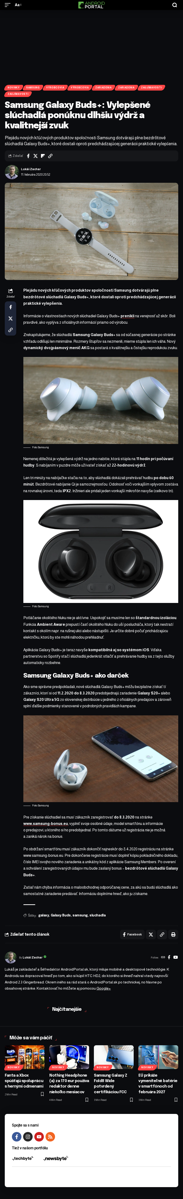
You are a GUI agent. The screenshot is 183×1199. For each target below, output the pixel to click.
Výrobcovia (55, 87)
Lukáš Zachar (31, 169)
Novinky (14, 87)
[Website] (163, 958)
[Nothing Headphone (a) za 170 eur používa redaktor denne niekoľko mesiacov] (69, 1057)
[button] (9, 5)
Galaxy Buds (61, 915)
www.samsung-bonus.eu (45, 824)
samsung (80, 915)
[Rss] (50, 1136)
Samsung (33, 87)
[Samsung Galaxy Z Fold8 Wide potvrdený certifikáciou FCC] (114, 1057)
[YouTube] (175, 958)
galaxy (43, 915)
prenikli (127, 316)
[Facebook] (169, 958)
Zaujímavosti (151, 87)
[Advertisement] (91, 45)
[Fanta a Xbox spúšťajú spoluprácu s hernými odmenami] (25, 1057)
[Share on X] (35, 156)
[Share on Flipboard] (43, 156)
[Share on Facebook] (28, 156)
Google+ (104, 988)
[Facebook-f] (16, 1136)
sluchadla (97, 915)
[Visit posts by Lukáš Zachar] (12, 172)
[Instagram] (28, 1136)
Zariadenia (103, 87)
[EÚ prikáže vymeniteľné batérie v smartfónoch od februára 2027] (158, 1057)
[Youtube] (39, 1136)
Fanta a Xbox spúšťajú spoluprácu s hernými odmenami (24, 1081)
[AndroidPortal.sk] (91, 5)
